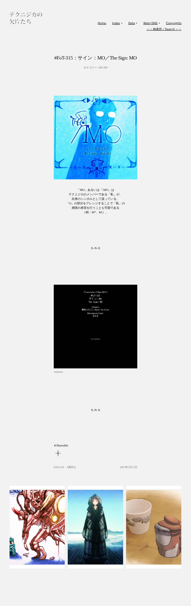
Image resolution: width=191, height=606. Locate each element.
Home (102, 23)
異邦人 (72, 467)
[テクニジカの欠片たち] (26, 18)
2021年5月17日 (128, 467)
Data (131, 23)
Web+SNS (150, 23)
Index (116, 23)
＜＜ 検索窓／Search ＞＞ (163, 29)
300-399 (102, 67)
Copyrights (173, 23)
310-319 (59, 467)
